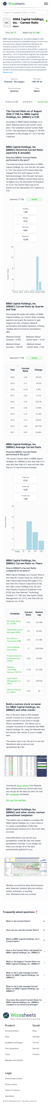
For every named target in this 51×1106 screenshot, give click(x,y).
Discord (35, 1048)
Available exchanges (14, 1042)
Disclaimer (9, 1096)
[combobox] (25, 12)
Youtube (36, 1037)
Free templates (12, 1048)
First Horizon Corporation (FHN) (14, 639)
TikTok (35, 1042)
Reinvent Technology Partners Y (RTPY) (14, 669)
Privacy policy (11, 1084)
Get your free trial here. (16, 800)
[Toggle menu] (46, 3)
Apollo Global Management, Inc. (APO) (14, 681)
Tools (7, 1054)
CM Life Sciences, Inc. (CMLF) (14, 691)
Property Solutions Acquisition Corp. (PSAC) (14, 658)
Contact (36, 1054)
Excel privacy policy (13, 1078)
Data (7, 1037)
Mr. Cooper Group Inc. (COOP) (14, 622)
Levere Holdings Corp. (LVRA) (13, 648)
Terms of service (12, 1090)
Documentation (11, 1031)
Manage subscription (14, 1060)
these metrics (23, 785)
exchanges (14, 794)
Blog (34, 1031)
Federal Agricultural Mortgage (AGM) (14, 631)
